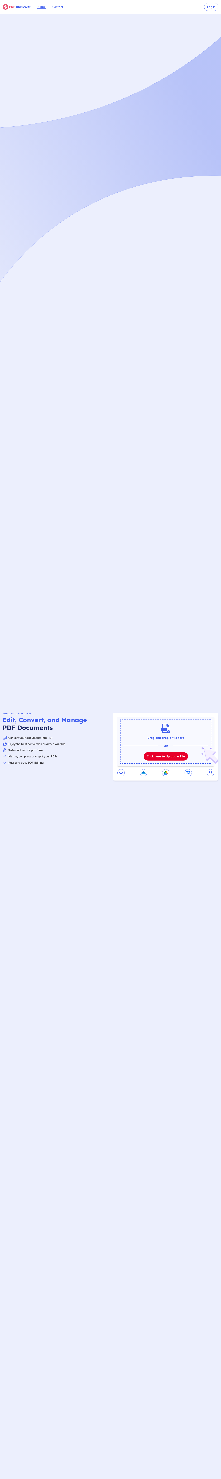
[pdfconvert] (17, 6)
